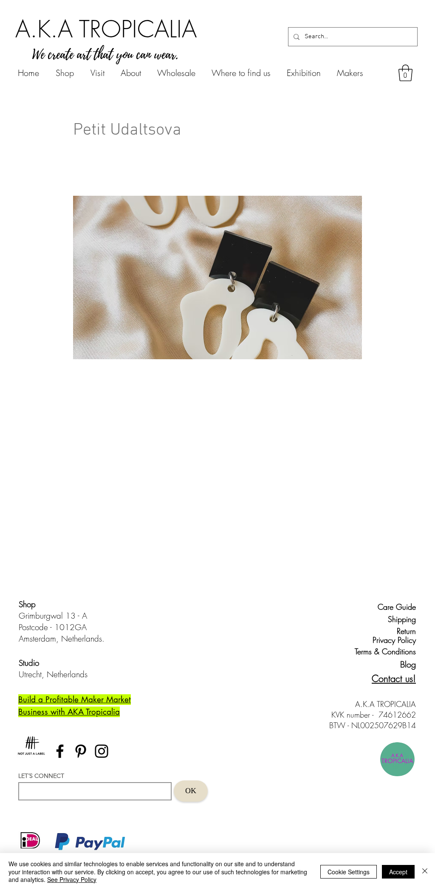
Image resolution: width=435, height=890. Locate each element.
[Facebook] (60, 751)
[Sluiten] (425, 871)
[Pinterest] (81, 751)
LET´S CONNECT (41, 776)
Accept (398, 871)
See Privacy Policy (71, 879)
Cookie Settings (349, 871)
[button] (405, 73)
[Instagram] (101, 751)
